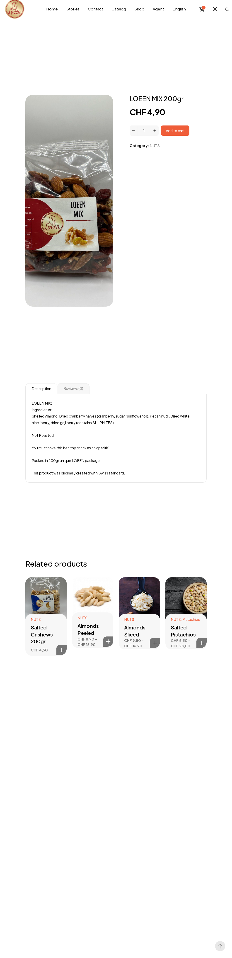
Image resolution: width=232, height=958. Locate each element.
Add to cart (175, 130)
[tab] (41, 388)
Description (41, 388)
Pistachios (191, 619)
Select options (108, 641)
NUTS (155, 145)
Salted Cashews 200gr (42, 634)
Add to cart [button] (61, 650)
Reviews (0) (73, 388)
